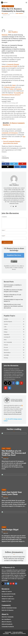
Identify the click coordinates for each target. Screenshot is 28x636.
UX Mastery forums (9, 87)
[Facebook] (13, 383)
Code (5, 326)
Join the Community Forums (9, 608)
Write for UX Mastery (7, 610)
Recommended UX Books (8, 594)
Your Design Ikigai (10, 530)
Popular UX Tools (6, 601)
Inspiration (6, 334)
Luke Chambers (19, 13)
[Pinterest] (21, 383)
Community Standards (8, 626)
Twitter (11, 89)
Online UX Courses (7, 591)
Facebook (19, 89)
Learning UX (7, 337)
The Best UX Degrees (7, 596)
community (5, 158)
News (4, 6)
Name (3, 230)
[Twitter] (17, 383)
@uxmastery (17, 552)
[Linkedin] (9, 388)
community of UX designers (10, 133)
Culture (6, 329)
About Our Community (7, 617)
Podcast (6, 344)
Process (6, 347)
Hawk (14, 85)
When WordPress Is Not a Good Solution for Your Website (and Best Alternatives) (13, 306)
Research (6, 350)
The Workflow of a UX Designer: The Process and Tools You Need (14, 453)
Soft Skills (6, 355)
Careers (6, 324)
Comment (4, 216)
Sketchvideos (7, 352)
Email (3, 235)
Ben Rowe (5, 531)
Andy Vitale (5, 496)
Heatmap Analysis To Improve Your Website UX (13, 300)
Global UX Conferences (8, 598)
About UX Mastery (6, 621)
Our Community (10, 6)
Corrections (6, 633)
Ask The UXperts (8, 321)
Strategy (6, 357)
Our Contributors (6, 619)
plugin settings (18, 560)
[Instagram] (9, 383)
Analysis (6, 319)
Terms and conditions (17, 632)
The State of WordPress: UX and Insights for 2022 (12, 295)
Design (5, 332)
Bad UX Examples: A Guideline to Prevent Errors (13, 285)
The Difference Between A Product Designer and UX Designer (13, 290)
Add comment (5, 13)
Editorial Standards (7, 624)
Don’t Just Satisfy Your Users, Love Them (12, 493)
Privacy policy (8, 632)
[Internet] (5, 383)
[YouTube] (5, 388)
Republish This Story (14, 255)
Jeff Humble (5, 457)
